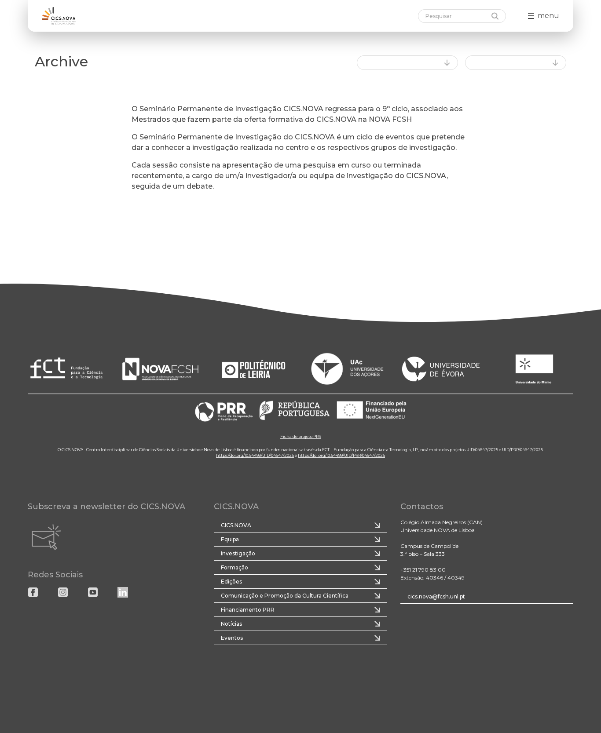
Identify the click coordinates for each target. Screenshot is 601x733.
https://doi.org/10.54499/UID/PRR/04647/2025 (341, 455)
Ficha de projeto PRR (300, 436)
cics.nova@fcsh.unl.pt (436, 596)
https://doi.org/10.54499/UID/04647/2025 (255, 455)
